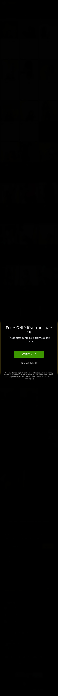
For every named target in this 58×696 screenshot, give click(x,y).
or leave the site (29, 362)
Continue (29, 354)
